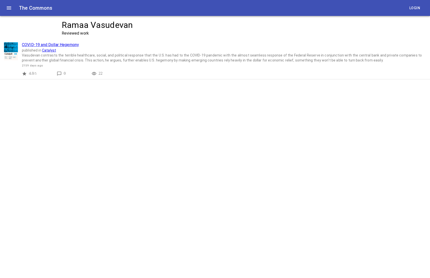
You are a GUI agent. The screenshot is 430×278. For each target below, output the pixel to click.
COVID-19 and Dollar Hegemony (50, 44)
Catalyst (49, 50)
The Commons (36, 8)
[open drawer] (9, 8)
